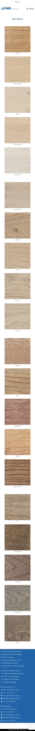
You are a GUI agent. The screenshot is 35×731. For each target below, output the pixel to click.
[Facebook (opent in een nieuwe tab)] (16, 2)
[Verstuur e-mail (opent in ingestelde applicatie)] (19, 2)
